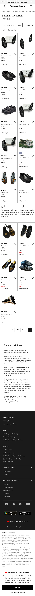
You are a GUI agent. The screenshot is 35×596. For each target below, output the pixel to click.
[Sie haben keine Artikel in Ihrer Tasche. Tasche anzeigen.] (31, 6)
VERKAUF (6, 446)
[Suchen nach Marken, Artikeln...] (4, 6)
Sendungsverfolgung (10, 434)
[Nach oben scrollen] (30, 330)
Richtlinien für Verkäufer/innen (14, 456)
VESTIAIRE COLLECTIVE (11, 480)
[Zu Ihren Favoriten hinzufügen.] (15, 54)
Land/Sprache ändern (17, 592)
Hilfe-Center (7, 471)
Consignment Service (10, 424)
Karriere (6, 493)
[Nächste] (22, 330)
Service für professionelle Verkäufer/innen (12, 460)
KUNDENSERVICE (9, 467)
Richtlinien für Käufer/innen (13, 440)
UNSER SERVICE (8, 417)
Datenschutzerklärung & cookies (16, 527)
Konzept (6, 421)
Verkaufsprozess (9, 453)
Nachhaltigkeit (8, 487)
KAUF (5, 430)
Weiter (17, 587)
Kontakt (5, 474)
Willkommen (6, 11)
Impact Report (8, 490)
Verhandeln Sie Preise (9, 210)
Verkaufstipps (8, 450)
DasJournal (7, 496)
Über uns (6, 484)
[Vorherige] (12, 330)
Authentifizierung (9, 437)
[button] (31, 6)
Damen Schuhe (25, 11)
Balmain (15, 11)
